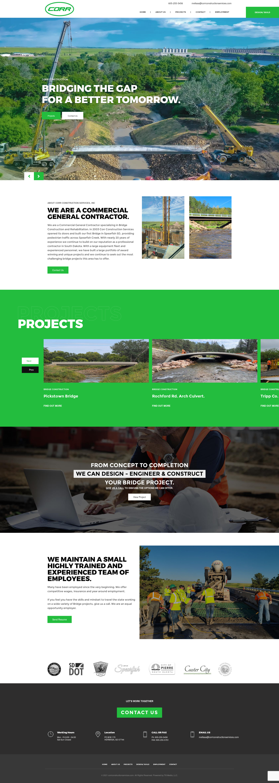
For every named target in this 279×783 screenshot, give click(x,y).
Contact (200, 12)
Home (143, 12)
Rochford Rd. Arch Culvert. (178, 396)
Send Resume (59, 619)
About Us (160, 12)
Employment (222, 12)
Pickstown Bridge (61, 396)
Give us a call (115, 488)
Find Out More (53, 405)
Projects (180, 12)
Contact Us (73, 115)
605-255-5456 (175, 3)
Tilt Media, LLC (170, 775)
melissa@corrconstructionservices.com (212, 3)
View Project (139, 497)
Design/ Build (262, 12)
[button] (29, 176)
